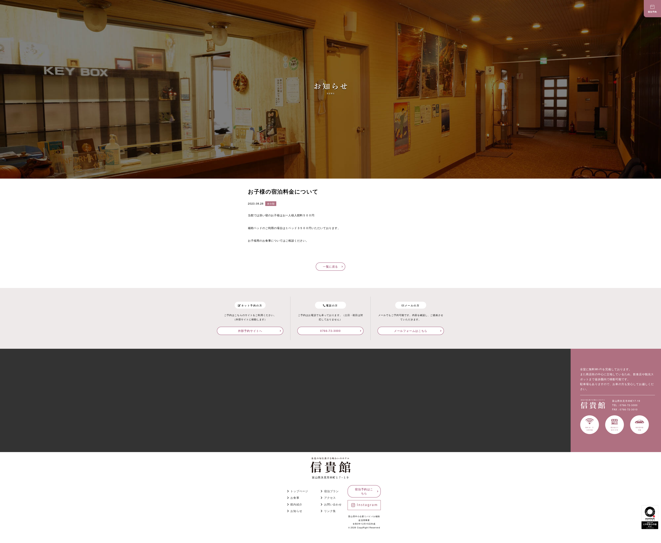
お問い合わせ (333, 504)
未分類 (271, 203)
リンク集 (330, 511)
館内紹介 (296, 504)
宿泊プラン (331, 491)
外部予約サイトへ (250, 331)
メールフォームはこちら (410, 331)
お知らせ (296, 511)
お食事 (294, 498)
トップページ (299, 491)
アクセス (330, 498)
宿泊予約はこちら (364, 491)
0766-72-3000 (330, 331)
